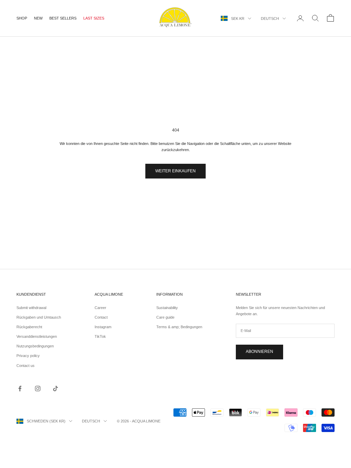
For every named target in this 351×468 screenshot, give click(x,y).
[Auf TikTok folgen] (55, 388)
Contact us (25, 366)
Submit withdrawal (31, 308)
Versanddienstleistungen (36, 336)
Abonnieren (259, 351)
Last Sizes (93, 18)
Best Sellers (62, 18)
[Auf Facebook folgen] (19, 388)
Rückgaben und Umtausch (38, 317)
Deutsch (270, 18)
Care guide (165, 317)
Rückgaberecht (29, 327)
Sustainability (167, 308)
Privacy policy (28, 356)
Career (100, 308)
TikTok (100, 336)
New (38, 18)
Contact (101, 317)
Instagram (103, 327)
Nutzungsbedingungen (35, 346)
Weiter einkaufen (175, 171)
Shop (21, 18)
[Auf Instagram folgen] (37, 388)
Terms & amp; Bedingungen (179, 327)
